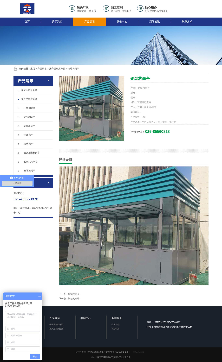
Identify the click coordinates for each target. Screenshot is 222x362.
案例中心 (122, 21)
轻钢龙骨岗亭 (29, 161)
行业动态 (115, 329)
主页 (32, 68)
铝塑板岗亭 (28, 126)
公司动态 (115, 324)
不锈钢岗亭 (28, 108)
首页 (27, 21)
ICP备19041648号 (116, 352)
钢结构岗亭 (73, 68)
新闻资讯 (154, 21)
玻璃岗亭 (27, 144)
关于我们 (57, 21)
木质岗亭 (27, 135)
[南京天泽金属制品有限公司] (27, 8)
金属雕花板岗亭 (30, 153)
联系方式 (187, 21)
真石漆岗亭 (28, 170)
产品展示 (89, 21)
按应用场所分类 (29, 90)
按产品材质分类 (57, 68)
